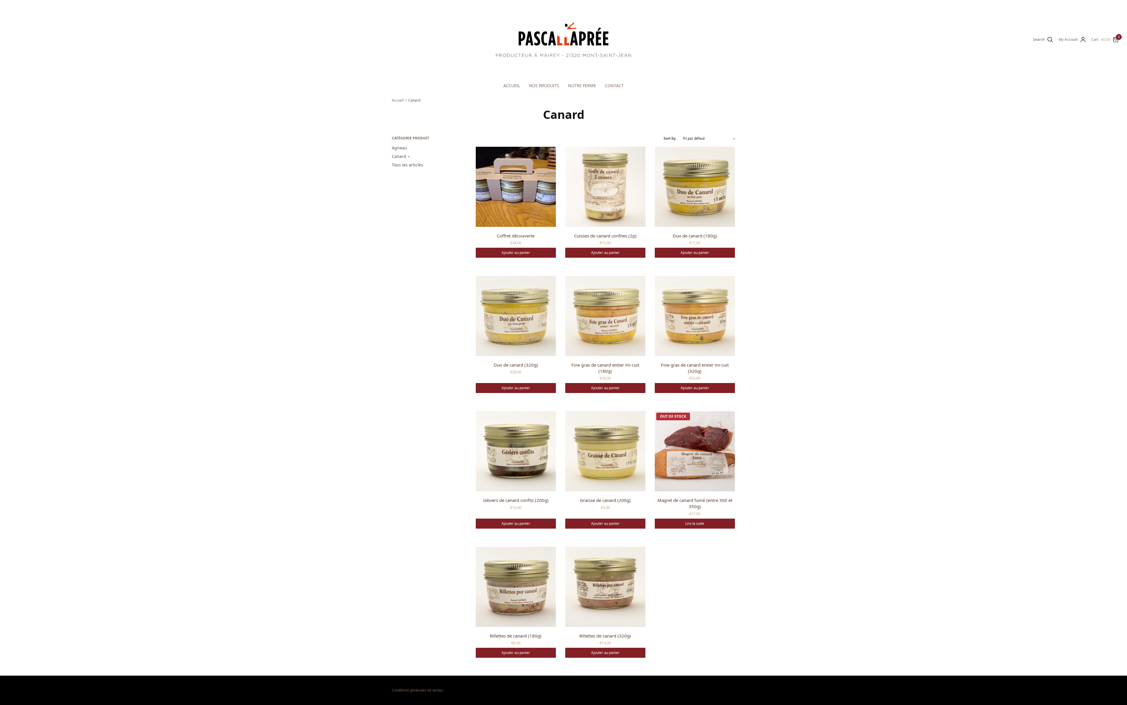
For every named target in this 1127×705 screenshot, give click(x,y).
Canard (399, 156)
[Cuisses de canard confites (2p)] (605, 187)
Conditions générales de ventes (417, 690)
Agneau (399, 148)
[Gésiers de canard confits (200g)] (516, 451)
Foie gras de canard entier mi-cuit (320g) (695, 368)
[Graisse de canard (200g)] (605, 451)
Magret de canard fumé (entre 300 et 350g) (694, 503)
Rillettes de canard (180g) (515, 636)
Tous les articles (407, 165)
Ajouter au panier (516, 252)
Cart (1094, 39)
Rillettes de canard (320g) (605, 636)
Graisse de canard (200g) (605, 500)
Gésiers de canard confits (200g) (516, 500)
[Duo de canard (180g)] (695, 187)
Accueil (398, 100)
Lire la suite (694, 523)
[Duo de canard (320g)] (516, 316)
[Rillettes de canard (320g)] (605, 587)
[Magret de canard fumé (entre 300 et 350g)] (695, 451)
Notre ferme (582, 85)
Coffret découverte (515, 236)
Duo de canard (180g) (695, 236)
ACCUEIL (511, 85)
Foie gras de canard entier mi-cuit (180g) (605, 368)
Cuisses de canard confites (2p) (605, 236)
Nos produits (544, 85)
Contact (614, 85)
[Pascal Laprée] (563, 39)
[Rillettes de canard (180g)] (516, 587)
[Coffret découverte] (516, 187)
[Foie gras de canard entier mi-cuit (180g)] (605, 316)
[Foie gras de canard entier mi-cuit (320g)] (695, 316)
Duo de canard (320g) (516, 365)
